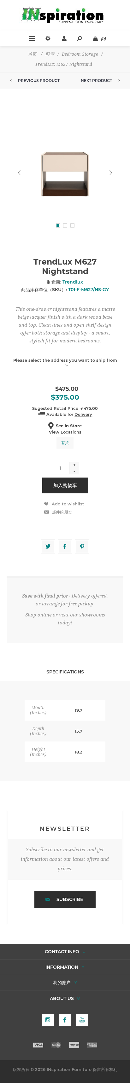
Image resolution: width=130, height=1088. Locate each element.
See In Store (69, 425)
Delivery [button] (83, 414)
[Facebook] (65, 1020)
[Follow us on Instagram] (48, 1020)
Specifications (65, 672)
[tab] (65, 672)
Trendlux (72, 282)
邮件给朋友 (62, 512)
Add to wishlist (68, 503)
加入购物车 (65, 485)
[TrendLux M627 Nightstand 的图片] (65, 173)
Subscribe (69, 899)
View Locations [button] (65, 432)
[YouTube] (82, 1020)
